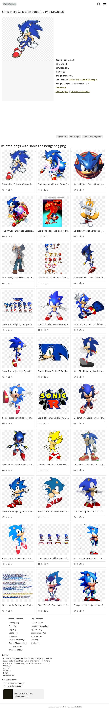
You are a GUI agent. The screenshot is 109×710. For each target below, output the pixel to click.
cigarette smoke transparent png (15, 648)
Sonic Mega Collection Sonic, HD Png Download (24, 184)
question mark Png (38, 633)
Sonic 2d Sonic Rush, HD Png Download (56, 371)
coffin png (13, 636)
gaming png (14, 622)
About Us (7, 670)
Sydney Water (75, 79)
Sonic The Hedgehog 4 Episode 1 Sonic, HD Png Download (29, 371)
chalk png (13, 626)
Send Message (89, 79)
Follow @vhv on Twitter (13, 686)
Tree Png (34, 639)
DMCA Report (62, 91)
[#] (27, 39)
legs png (12, 629)
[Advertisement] (81, 37)
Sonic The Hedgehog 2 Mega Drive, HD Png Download (63, 230)
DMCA (5, 673)
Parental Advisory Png (39, 626)
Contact (6, 668)
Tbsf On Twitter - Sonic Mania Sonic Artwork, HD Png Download (67, 511)
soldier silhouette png (17, 643)
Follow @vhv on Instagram (14, 683)
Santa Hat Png (36, 636)
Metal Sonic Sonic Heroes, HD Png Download (23, 464)
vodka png (13, 633)
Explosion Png (36, 629)
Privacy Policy (8, 675)
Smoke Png (35, 643)
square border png (16, 639)
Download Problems (80, 91)
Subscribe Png (37, 622)
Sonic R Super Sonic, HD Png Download (56, 417)
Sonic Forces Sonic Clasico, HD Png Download (23, 417)
